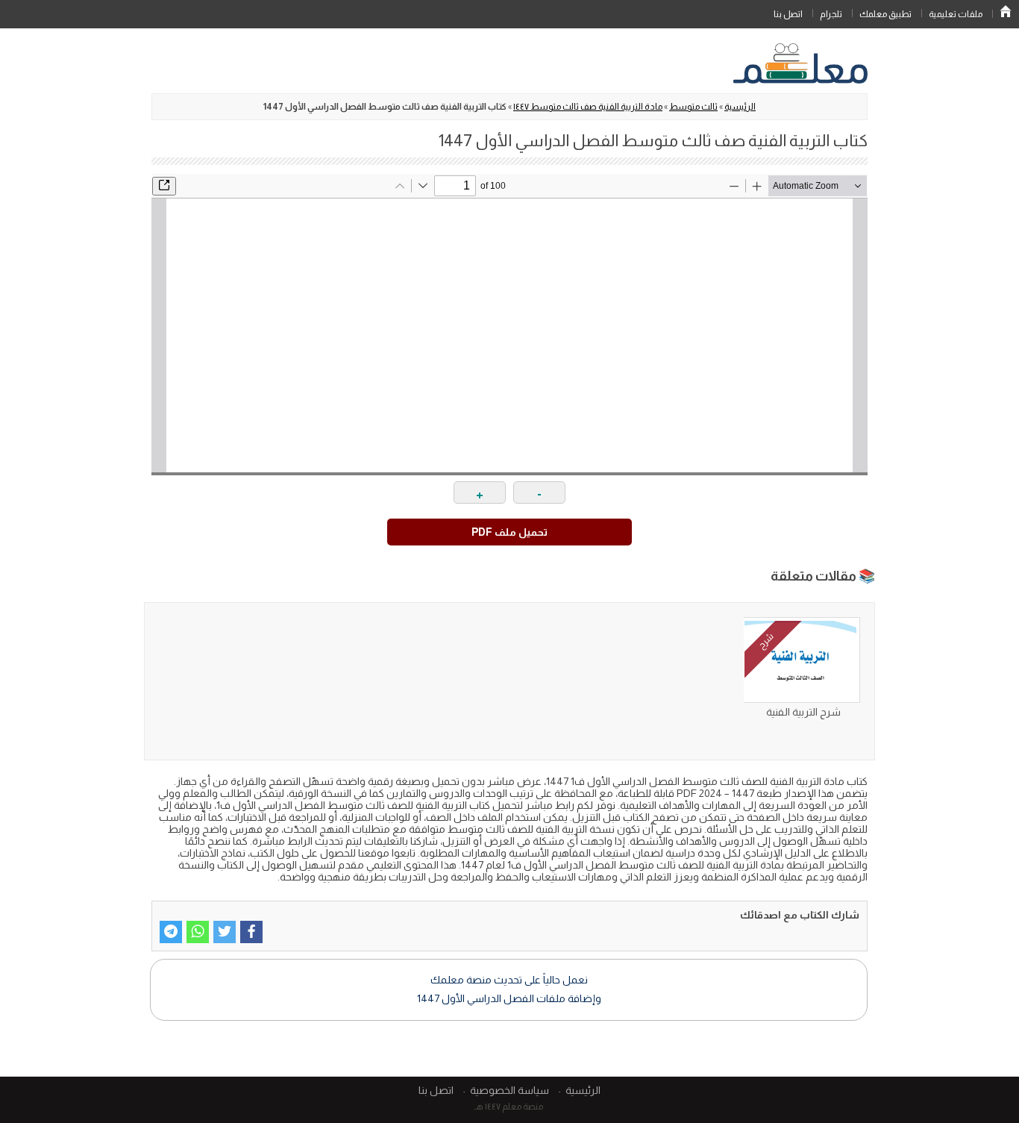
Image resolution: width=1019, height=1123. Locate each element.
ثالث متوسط (693, 106)
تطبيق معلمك (885, 14)
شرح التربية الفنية (803, 712)
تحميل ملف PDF (509, 532)
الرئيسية (1006, 11)
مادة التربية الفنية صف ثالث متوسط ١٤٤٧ (587, 106)
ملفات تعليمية (955, 14)
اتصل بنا (788, 14)
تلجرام (831, 14)
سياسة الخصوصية (509, 1090)
